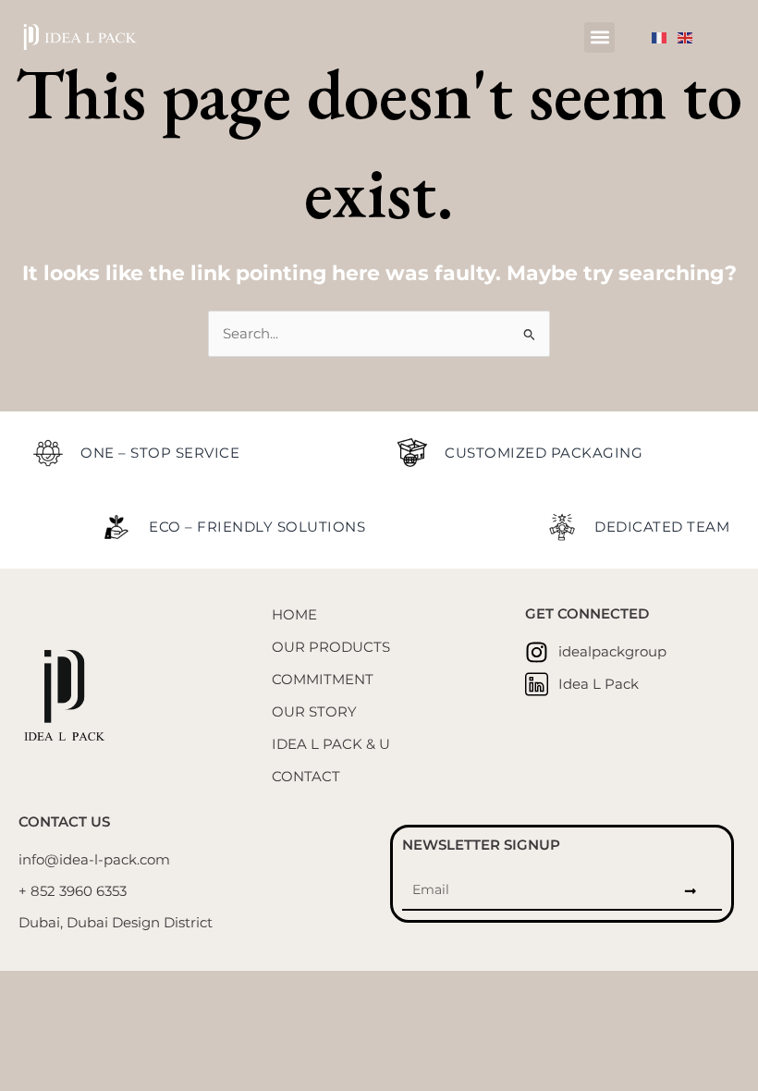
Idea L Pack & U (331, 744)
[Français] (665, 37)
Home (294, 615)
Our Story (314, 712)
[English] (690, 37)
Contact (306, 776)
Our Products (331, 647)
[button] (599, 37)
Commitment (322, 679)
